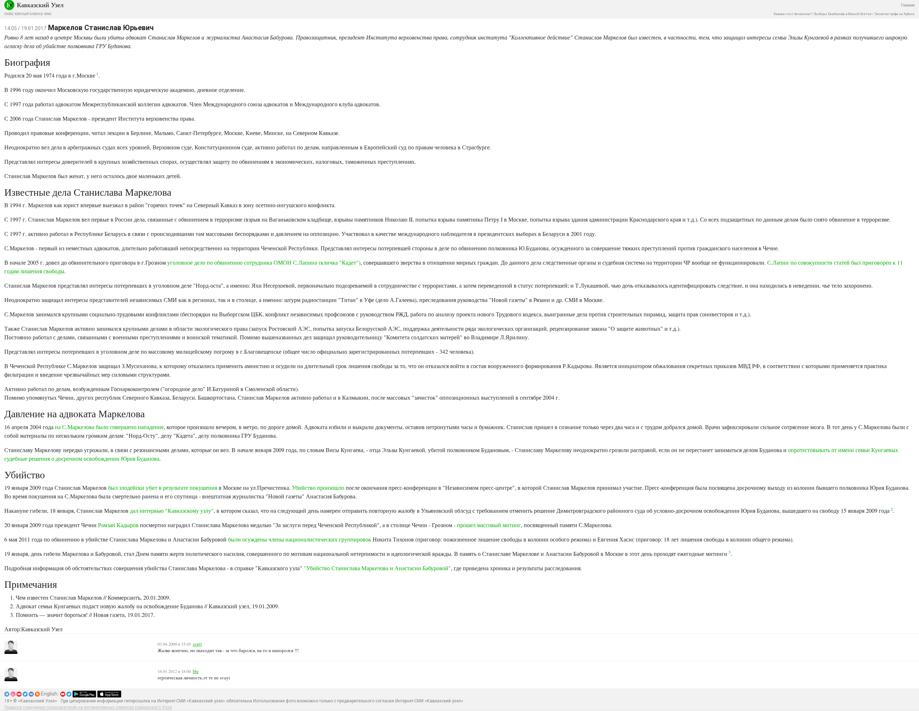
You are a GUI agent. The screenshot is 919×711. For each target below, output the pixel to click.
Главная (908, 5)
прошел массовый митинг (489, 525)
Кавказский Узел (40, 4)
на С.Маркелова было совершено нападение (109, 427)
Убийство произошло (318, 487)
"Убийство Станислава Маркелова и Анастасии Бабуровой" (377, 568)
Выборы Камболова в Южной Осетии (843, 14)
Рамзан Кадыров (118, 525)
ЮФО (47, 14)
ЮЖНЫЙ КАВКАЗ (28, 14)
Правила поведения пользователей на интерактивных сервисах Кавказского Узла (88, 707)
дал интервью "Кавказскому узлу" (172, 510)
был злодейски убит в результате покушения (162, 487)
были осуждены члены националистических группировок (299, 539)
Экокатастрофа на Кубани (894, 14)
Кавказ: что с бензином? (792, 14)
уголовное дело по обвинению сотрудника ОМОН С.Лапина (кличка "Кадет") (263, 262)
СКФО (8, 14)
